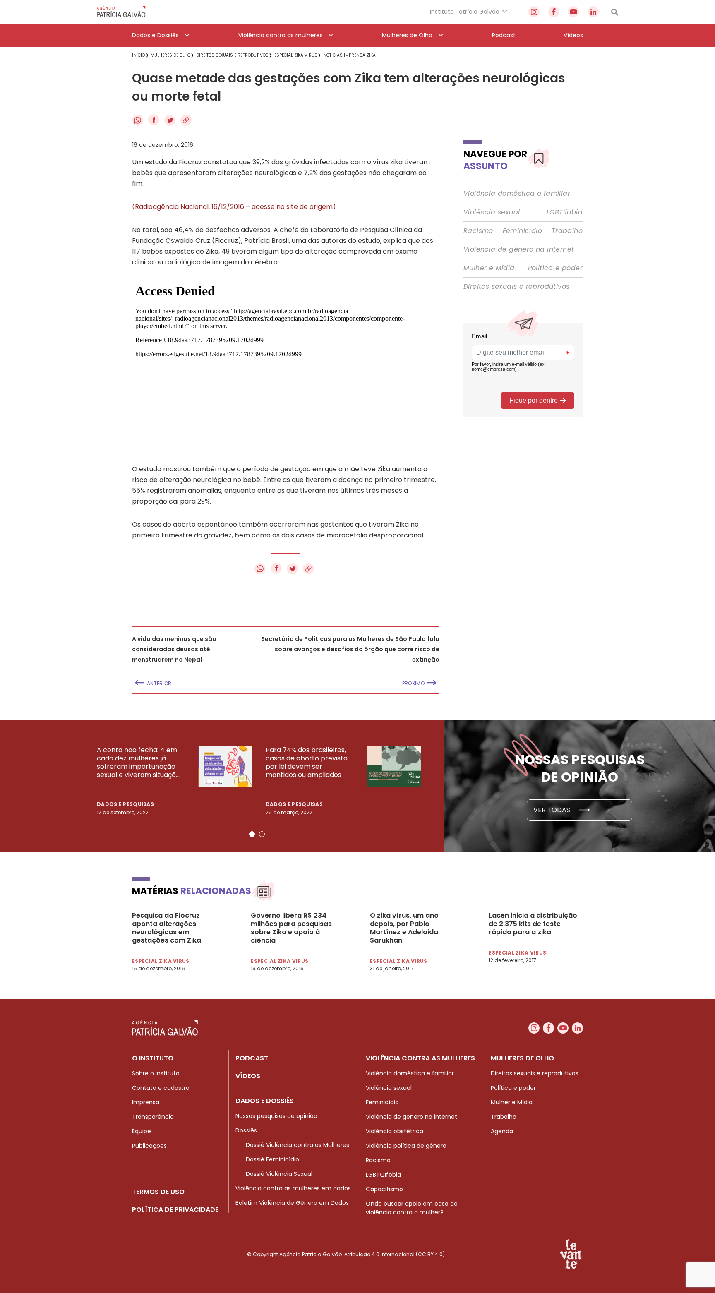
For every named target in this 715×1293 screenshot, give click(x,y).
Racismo (478, 231)
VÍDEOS (247, 1076)
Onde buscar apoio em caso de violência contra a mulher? (412, 1207)
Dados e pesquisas (125, 804)
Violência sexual (491, 212)
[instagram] (534, 11)
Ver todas (552, 810)
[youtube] (573, 11)
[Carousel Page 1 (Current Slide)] (252, 834)
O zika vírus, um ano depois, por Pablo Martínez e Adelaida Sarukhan (404, 928)
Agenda (502, 1131)
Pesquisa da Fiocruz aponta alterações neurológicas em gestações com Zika (166, 928)
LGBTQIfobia (383, 1175)
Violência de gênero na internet (518, 249)
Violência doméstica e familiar (516, 193)
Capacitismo (384, 1189)
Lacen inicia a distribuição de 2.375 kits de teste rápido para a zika (533, 924)
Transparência (153, 1117)
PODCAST (251, 1058)
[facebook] (553, 11)
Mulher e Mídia (489, 268)
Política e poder (555, 268)
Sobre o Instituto (156, 1073)
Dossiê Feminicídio (272, 1159)
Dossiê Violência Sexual (279, 1174)
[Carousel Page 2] (262, 834)
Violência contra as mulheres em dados (293, 1188)
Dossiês (246, 1130)
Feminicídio (522, 231)
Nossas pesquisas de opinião (276, 1116)
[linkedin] (593, 11)
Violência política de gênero (406, 1146)
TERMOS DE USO (158, 1192)
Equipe (141, 1131)
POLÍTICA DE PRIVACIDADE (175, 1209)
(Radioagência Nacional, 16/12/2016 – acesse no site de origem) (234, 206)
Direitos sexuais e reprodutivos (516, 286)
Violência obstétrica (394, 1131)
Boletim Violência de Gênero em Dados (292, 1203)
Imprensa (145, 1102)
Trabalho (567, 231)
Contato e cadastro (161, 1088)
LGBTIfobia (565, 212)
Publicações (149, 1146)
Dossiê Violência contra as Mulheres (297, 1145)
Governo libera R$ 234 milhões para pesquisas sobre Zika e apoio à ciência (291, 928)
